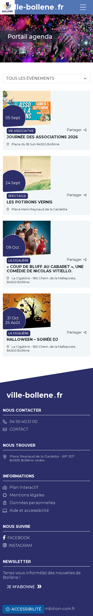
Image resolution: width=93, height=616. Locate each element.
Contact (19, 429)
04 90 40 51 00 (23, 421)
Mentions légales (27, 495)
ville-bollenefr (36, 7)
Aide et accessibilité (29, 510)
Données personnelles (32, 502)
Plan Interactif (24, 487)
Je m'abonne (21, 587)
